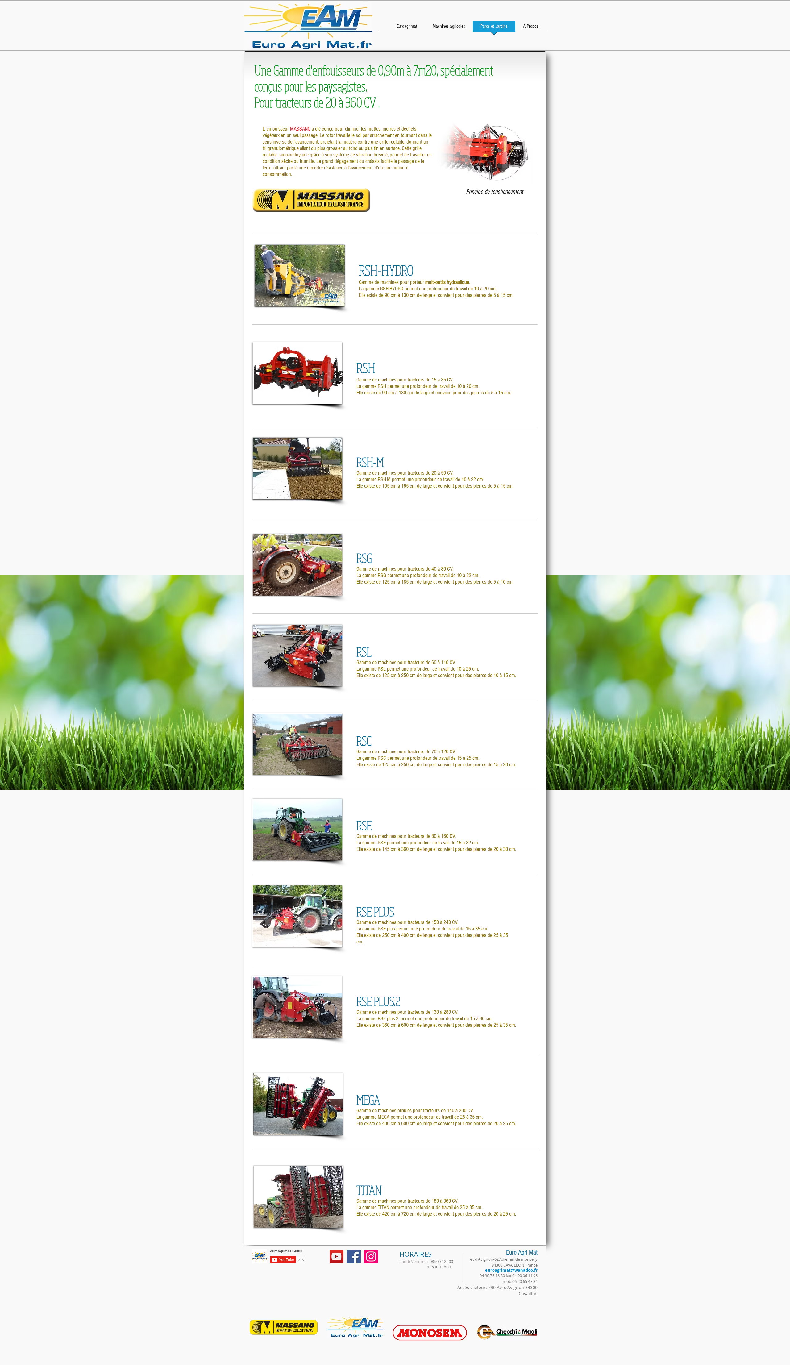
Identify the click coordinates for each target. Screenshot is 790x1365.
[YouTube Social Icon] (336, 1256)
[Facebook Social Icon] (354, 1256)
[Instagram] (371, 1256)
